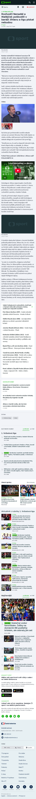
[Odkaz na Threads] (18, 716)
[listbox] (18, 747)
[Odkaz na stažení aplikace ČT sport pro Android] (18, 690)
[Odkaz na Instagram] (2, 716)
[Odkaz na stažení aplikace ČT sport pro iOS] (6, 690)
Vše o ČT (3, 781)
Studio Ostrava (23, 764)
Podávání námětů (24, 774)
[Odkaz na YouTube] (14, 716)
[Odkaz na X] (10, 716)
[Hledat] (30, 2)
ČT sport (3, 24)
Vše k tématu (31, 482)
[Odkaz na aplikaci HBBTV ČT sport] (6, 695)
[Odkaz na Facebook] (6, 716)
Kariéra (21, 771)
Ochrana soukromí (12, 796)
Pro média (22, 753)
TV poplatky (5, 760)
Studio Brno (22, 760)
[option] (7, 747)
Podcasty (4, 767)
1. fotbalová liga (7, 11)
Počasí (3, 771)
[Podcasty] (18, 7)
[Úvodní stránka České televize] (8, 724)
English (3, 796)
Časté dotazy (22, 777)
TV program (5, 753)
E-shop (3, 774)
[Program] (23, 7)
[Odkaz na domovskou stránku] (8, 2)
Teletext (4, 764)
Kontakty (21, 781)
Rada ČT (21, 767)
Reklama (21, 757)
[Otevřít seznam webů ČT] (34, 2)
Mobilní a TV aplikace (7, 777)
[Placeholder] (18, 39)
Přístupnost (22, 796)
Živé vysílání (5, 757)
